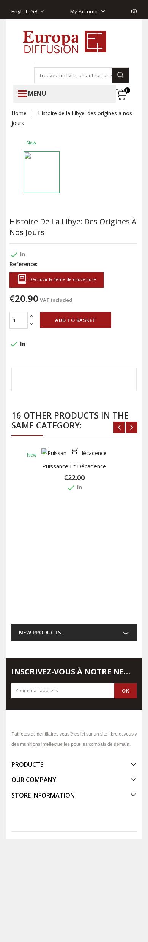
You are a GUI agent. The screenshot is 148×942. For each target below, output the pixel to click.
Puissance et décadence (74, 466)
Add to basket (75, 320)
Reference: (23, 264)
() (134, 10)
